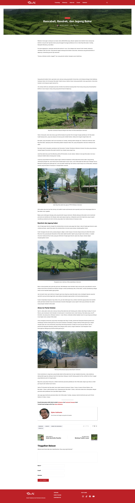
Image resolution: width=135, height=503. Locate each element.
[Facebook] (90, 496)
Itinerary (64, 3)
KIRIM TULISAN (57, 495)
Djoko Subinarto (65, 25)
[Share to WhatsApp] (96, 426)
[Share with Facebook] (93, 426)
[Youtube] (93, 496)
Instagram (60, 402)
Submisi (85, 3)
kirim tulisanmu (59, 404)
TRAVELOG (67, 18)
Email (39, 471)
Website (40, 475)
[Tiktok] (86, 496)
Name (39, 466)
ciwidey (47, 426)
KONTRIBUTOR (57, 497)
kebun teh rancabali (56, 426)
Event (78, 3)
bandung (41, 426)
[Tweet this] (95, 426)
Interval (72, 3)
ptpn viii (41, 428)
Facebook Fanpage (70, 402)
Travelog (57, 3)
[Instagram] (83, 496)
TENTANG (56, 493)
